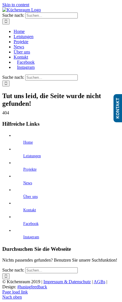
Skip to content (15, 4)
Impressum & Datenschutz (67, 281)
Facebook (31, 224)
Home (28, 142)
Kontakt (29, 210)
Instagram (31, 237)
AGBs (99, 281)
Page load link (15, 291)
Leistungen (32, 156)
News (27, 183)
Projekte (30, 169)
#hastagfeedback (32, 286)
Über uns (30, 197)
